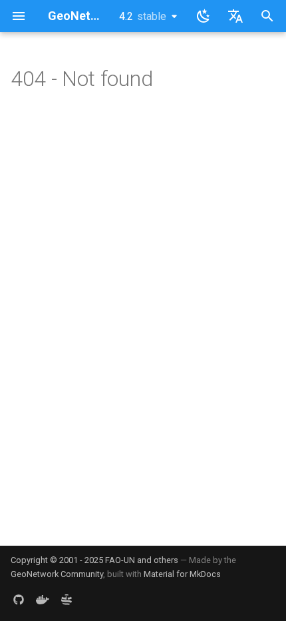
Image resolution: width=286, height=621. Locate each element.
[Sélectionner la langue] (235, 16)
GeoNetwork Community (57, 574)
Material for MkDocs (182, 574)
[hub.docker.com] (42, 599)
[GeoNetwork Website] (66, 599)
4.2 (142, 16)
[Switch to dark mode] (203, 16)
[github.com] (18, 599)
